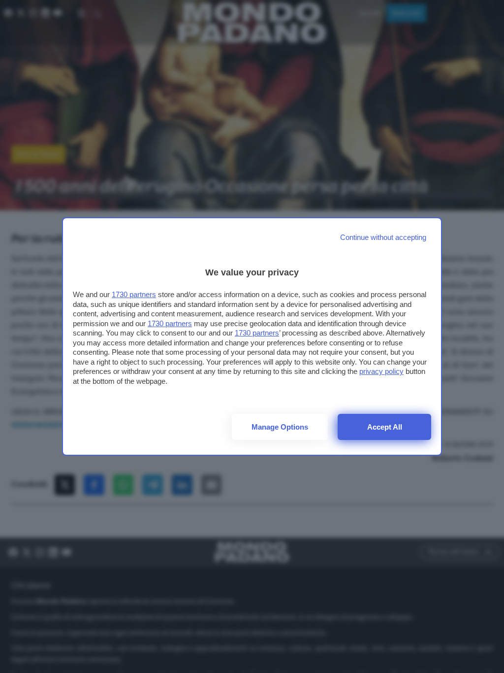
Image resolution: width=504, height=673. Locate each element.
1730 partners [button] (134, 294)
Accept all (384, 427)
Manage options (280, 427)
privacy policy (381, 371)
